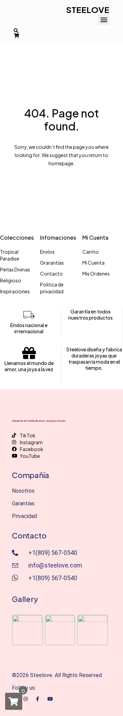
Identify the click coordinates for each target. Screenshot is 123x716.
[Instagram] (26, 698)
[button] (103, 19)
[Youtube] (50, 698)
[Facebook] (37, 698)
